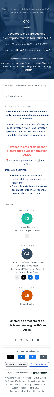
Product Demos (13, 384)
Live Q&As (35, 388)
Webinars (27, 378)
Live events (38, 391)
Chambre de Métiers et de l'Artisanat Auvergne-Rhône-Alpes (27, 325)
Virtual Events (40, 378)
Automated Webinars (37, 381)
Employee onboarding (20, 391)
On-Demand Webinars (15, 381)
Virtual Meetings (12, 378)
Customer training (20, 388)
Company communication (34, 384)
